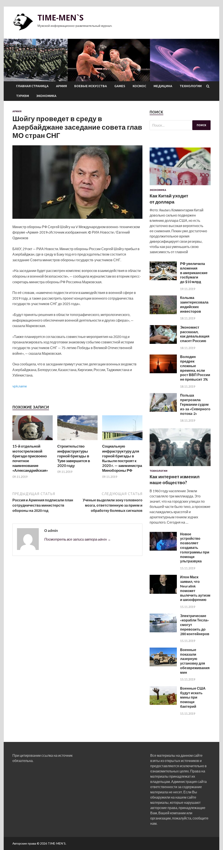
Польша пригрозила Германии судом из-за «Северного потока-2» (195, 404)
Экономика (46, 96)
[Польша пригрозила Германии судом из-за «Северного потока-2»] (163, 410)
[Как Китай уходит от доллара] (180, 186)
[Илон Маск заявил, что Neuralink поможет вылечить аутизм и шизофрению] (163, 592)
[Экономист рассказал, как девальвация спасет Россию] (163, 342)
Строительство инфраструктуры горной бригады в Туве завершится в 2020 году (73, 456)
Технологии (191, 86)
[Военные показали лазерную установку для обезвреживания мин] (163, 665)
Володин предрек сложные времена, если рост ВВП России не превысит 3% (195, 368)
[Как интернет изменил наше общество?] (180, 467)
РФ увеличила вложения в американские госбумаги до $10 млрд (194, 272)
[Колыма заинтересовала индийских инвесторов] (163, 313)
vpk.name (19, 386)
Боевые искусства (90, 86)
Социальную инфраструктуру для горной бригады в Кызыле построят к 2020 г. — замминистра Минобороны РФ (122, 458)
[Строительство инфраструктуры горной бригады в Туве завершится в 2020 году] (77, 441)
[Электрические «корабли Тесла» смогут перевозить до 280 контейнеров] (163, 631)
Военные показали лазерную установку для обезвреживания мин (194, 661)
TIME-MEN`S (60, 17)
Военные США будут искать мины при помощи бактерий (193, 697)
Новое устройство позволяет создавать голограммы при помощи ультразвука (194, 547)
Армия (61, 86)
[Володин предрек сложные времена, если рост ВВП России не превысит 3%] (163, 372)
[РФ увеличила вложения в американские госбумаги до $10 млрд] (163, 279)
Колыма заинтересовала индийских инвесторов (194, 304)
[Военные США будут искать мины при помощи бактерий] (163, 703)
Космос (139, 86)
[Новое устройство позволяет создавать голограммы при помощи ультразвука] (163, 549)
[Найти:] (180, 125)
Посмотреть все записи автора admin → (77, 539)
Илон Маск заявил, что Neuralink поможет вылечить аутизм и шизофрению (195, 588)
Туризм (22, 96)
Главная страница (32, 86)
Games (119, 86)
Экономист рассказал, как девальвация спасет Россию (194, 334)
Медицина (163, 86)
